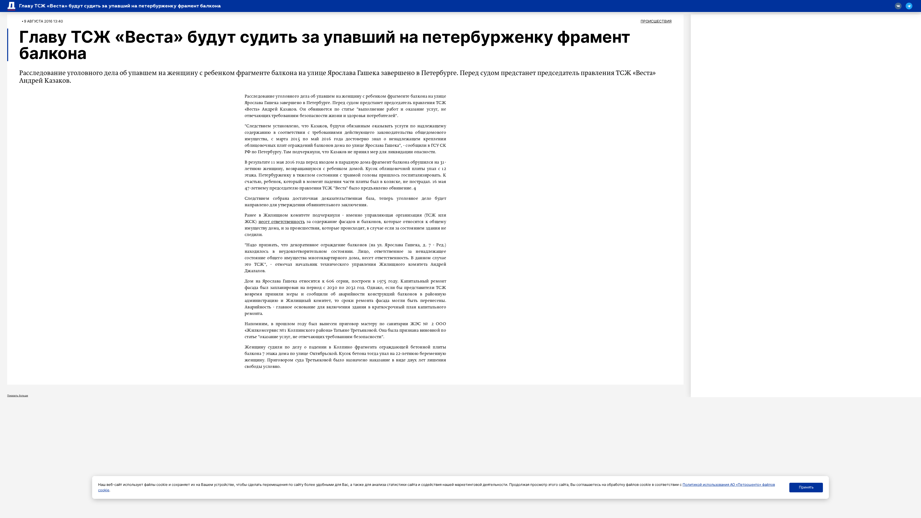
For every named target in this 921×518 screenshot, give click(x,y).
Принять (806, 487)
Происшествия (656, 21)
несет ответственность (282, 222)
